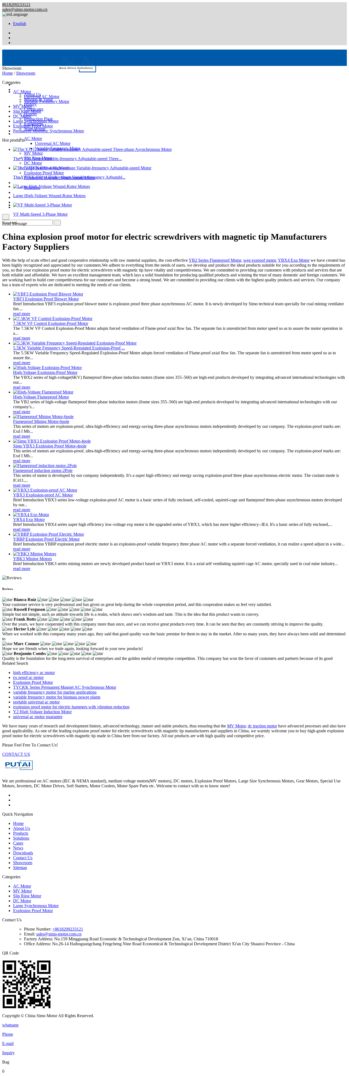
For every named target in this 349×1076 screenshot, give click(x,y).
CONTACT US (16, 754)
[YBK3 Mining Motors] (34, 553)
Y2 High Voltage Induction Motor (42, 711)
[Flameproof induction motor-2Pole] (45, 465)
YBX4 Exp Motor (293, 260)
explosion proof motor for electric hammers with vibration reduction (71, 707)
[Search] (5, 217)
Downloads (23, 202)
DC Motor (33, 163)
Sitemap (20, 867)
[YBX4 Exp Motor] (31, 514)
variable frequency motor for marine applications (55, 692)
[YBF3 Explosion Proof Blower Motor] (48, 294)
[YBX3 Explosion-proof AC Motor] (45, 490)
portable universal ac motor (36, 702)
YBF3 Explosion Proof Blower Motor (46, 299)
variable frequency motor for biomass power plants (56, 697)
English (19, 23)
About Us (21, 828)
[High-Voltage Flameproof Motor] (43, 392)
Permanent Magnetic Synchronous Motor (48, 131)
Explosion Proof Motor (44, 172)
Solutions (21, 182)
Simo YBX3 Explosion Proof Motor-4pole (49, 446)
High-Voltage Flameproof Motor (41, 397)
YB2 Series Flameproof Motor (215, 260)
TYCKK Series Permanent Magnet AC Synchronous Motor (64, 687)
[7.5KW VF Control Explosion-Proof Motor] (52, 318)
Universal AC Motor (52, 143)
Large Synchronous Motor (36, 121)
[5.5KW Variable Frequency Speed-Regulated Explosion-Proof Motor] (75, 343)
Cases (18, 192)
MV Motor (33, 153)
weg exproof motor (259, 260)
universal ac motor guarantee (37, 716)
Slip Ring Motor (27, 111)
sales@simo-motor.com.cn (24, 9)
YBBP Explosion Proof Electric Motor (46, 539)
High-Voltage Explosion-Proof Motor (45, 372)
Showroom (25, 73)
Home (7, 73)
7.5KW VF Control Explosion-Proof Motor (50, 323)
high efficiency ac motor (34, 672)
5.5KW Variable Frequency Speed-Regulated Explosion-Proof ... (69, 348)
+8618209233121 (67, 929)
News (18, 848)
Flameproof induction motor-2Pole (43, 470)
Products (20, 133)
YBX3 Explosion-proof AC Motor (43, 495)
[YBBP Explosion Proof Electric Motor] (48, 534)
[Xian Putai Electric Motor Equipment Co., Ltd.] (51, 75)
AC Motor (33, 138)
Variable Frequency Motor (46, 101)
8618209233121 (16, 4)
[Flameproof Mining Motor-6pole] (43, 416)
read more (21, 313)
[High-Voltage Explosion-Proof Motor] (47, 367)
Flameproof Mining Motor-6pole (41, 421)
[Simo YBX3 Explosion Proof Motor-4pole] (52, 441)
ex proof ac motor (28, 677)
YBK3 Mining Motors (32, 558)
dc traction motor (262, 726)
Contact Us (22, 857)
